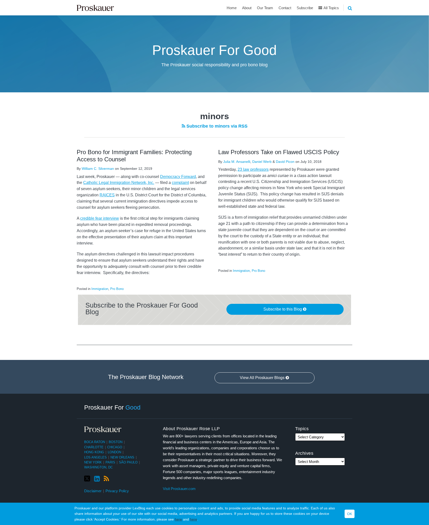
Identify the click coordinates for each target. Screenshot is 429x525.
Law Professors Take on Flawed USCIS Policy (278, 152)
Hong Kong (94, 452)
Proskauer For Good (214, 50)
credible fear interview (99, 218)
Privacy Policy (117, 491)
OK (349, 514)
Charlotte (94, 447)
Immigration (99, 289)
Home (232, 8)
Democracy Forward (178, 177)
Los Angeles (95, 457)
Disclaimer (93, 491)
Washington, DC (98, 467)
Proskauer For (112, 407)
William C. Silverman (98, 169)
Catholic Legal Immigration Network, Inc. (118, 182)
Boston (115, 442)
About (246, 8)
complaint (180, 182)
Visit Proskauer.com (179, 489)
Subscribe (305, 8)
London (114, 452)
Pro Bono (117, 289)
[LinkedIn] (97, 478)
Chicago (114, 447)
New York (93, 462)
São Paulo (128, 462)
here (178, 519)
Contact (285, 8)
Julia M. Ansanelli (236, 162)
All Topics (331, 8)
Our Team (265, 8)
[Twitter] (87, 478)
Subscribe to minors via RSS (216, 126)
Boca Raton (94, 442)
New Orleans (122, 457)
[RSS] (106, 478)
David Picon (285, 162)
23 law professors (253, 169)
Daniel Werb (262, 162)
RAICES (107, 195)
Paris (110, 462)
